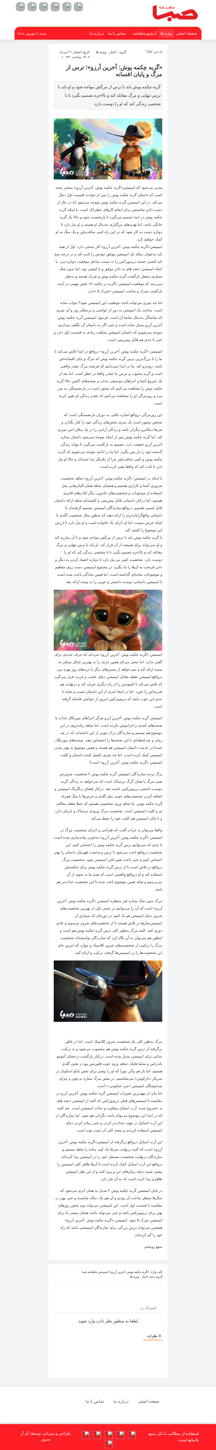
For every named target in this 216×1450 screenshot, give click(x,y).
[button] (78, 6)
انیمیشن (103, 1272)
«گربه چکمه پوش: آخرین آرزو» (129, 1272)
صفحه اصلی (186, 33)
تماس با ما (117, 33)
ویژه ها (166, 33)
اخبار (112, 52)
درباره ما (97, 33)
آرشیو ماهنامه (144, 33)
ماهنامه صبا (89, 1272)
